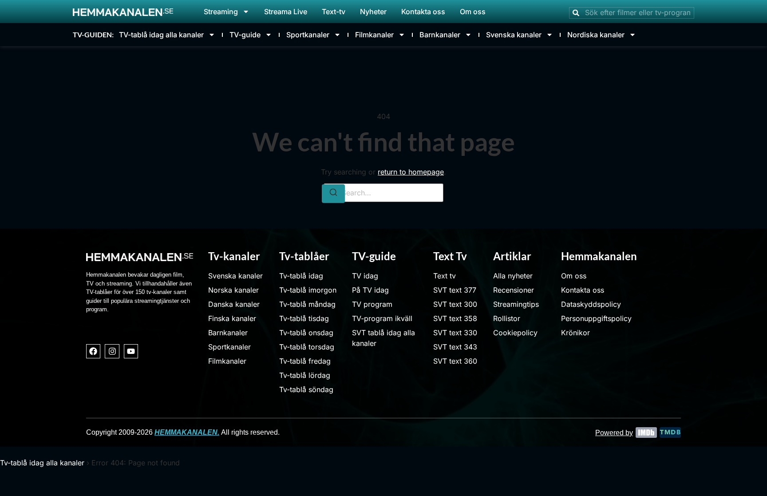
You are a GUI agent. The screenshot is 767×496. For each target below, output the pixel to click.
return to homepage (411, 171)
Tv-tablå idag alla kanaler (42, 462)
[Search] (333, 193)
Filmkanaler (374, 34)
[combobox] (631, 13)
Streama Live (285, 11)
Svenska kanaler (514, 34)
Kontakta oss (423, 11)
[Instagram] (112, 351)
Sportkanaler (307, 34)
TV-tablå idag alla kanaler (161, 34)
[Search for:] (383, 192)
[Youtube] (131, 351)
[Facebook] (93, 351)
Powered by (614, 432)
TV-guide (245, 34)
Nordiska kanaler (596, 34)
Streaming (221, 11)
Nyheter (373, 11)
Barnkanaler (439, 34)
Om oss (473, 11)
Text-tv (333, 11)
